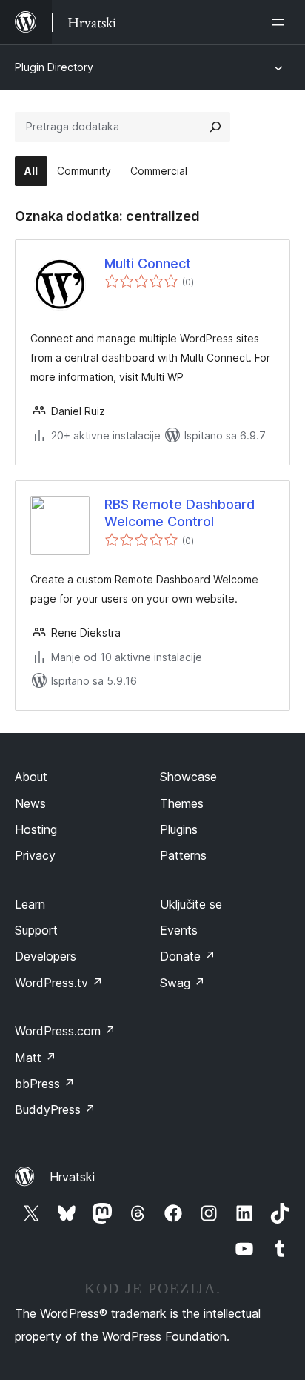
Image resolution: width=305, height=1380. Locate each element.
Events (179, 930)
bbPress (45, 1083)
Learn (30, 904)
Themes (182, 803)
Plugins (179, 829)
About (31, 776)
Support (36, 930)
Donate (187, 956)
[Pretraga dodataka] (215, 127)
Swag (182, 982)
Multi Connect (147, 263)
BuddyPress (55, 1109)
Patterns (183, 855)
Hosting (36, 829)
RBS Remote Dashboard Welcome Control (179, 513)
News (30, 803)
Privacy (35, 855)
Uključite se (191, 904)
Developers (45, 956)
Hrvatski (72, 1177)
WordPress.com (65, 1031)
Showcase (188, 776)
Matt (35, 1057)
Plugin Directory (54, 67)
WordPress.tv (59, 982)
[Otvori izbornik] (281, 22)
